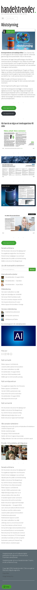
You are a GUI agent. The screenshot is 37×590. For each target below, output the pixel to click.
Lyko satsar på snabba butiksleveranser (12, 507)
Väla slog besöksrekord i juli (9, 398)
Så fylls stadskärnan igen (8, 431)
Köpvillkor (6, 573)
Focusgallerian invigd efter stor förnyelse (13, 253)
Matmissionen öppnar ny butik (10, 517)
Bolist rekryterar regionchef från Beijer (12, 418)
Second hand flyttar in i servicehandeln (12, 530)
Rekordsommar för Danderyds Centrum (13, 533)
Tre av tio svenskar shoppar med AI (11, 299)
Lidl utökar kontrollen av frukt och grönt (12, 538)
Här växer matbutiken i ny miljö (10, 292)
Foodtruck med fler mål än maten (11, 510)
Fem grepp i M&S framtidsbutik (10, 433)
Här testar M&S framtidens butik (11, 297)
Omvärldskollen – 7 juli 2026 (13, 281)
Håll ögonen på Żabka (11, 319)
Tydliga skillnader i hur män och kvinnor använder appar (17, 438)
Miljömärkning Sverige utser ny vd (11, 415)
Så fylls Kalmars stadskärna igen (10, 543)
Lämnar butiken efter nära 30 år (10, 495)
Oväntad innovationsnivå (12, 312)
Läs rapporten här (8, 113)
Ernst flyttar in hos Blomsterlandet (11, 485)
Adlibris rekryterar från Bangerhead (11, 261)
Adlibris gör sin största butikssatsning (11, 377)
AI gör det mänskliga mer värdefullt (11, 294)
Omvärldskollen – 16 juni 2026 (14, 284)
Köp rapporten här (8, 108)
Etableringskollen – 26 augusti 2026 (11, 505)
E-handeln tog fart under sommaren (11, 497)
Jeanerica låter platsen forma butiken (12, 367)
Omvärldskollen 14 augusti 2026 (14, 277)
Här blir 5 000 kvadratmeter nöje (11, 391)
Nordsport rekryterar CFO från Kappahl (13, 535)
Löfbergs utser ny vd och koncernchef (12, 522)
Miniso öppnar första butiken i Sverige (12, 304)
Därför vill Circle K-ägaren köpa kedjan (12, 436)
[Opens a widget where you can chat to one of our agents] (6, 587)
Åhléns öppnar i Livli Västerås (9, 364)
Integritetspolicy (8, 576)
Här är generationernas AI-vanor (10, 302)
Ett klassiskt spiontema (12, 315)
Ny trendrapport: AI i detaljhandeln (13, 324)
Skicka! (32, 269)
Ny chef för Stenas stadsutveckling (11, 412)
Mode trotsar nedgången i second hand (12, 256)
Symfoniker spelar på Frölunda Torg (11, 540)
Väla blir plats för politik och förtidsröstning (13, 258)
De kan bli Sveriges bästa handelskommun (13, 528)
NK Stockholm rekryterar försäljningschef (13, 251)
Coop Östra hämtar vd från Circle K (11, 525)
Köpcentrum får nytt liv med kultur (11, 393)
